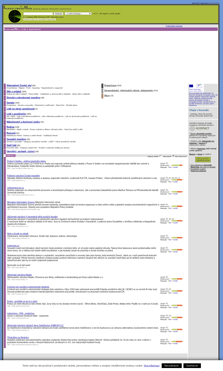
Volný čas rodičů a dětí (73, 129)
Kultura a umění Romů (33, 135)
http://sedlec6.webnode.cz (22, 168)
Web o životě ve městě (17, 233)
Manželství (11, 129)
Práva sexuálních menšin (66, 142)
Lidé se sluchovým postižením (77, 116)
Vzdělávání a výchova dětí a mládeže (55, 94)
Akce (106, 95)
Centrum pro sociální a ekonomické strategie (28, 287)
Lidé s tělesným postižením (52, 116)
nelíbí (175, 167)
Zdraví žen (60, 105)
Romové (11, 133)
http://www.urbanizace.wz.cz (23, 195)
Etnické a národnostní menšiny (23, 97)
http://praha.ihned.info (21, 306)
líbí (170, 167)
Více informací (152, 365)
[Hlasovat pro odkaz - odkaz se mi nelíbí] (181, 165)
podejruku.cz (13, 245)
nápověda (51, 19)
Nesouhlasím (171, 365)
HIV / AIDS (11, 116)
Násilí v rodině (22, 129)
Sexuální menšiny (16, 139)
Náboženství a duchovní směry (23, 122)
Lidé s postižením (16, 114)
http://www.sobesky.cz (20, 330)
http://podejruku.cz (19, 267)
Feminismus (11, 105)
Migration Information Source (21, 202)
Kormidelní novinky (198, 169)
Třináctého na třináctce (18, 337)
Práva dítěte (34, 94)
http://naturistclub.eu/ (20, 318)
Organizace (110, 85)
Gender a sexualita (25, 105)
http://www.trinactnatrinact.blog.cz (25, 345)
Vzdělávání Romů (50, 135)
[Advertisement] (110, 57)
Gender (10, 102)
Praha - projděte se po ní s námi (22, 301)
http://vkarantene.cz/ (20, 226)
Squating (36, 88)
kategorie (201, 149)
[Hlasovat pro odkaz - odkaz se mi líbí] (175, 165)
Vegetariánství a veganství (52, 88)
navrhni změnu (29, 19)
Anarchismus (12, 88)
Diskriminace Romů (14, 135)
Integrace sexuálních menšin (35, 142)
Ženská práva (71, 105)
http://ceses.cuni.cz (19, 294)
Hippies (22, 88)
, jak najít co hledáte (203, 167)
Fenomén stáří (12, 148)
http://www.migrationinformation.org (26, 209)
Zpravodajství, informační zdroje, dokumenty (128, 90)
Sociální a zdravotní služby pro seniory (54, 148)
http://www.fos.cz (18, 180)
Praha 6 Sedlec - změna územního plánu (26, 161)
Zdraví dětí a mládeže (81, 94)
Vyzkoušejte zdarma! (174, 26)
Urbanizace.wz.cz (15, 188)
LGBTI (51, 142)
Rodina (10, 127)
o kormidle (41, 19)
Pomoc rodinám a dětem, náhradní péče (46, 129)
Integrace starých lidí (28, 148)
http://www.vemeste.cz (20, 238)
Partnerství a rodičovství (44, 105)
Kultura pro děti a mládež (17, 94)
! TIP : (25, 17)
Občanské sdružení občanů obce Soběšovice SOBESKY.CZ (35, 325)
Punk (28, 88)
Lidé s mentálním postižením (28, 116)
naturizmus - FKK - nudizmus (20, 313)
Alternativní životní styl (19, 85)
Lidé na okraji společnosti (21, 108)
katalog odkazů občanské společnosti (51, 9)
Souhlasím (192, 365)
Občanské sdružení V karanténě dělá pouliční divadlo (32, 217)
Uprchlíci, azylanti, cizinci (21, 151)
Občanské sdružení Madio (19, 275)
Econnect (215, 3)
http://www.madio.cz (20, 279)
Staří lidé (11, 145)
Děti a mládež (14, 91)
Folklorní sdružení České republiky (23, 176)
